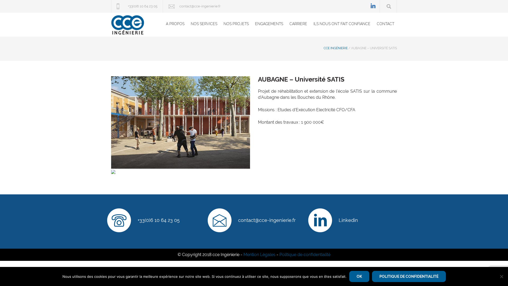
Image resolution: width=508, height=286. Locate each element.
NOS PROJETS (236, 24)
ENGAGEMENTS (269, 24)
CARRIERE (298, 24)
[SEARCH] (389, 6)
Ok (359, 276)
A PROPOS (175, 24)
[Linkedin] (320, 220)
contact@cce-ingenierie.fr (200, 6)
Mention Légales (259, 254)
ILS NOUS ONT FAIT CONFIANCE (342, 24)
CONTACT (385, 24)
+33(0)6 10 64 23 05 (142, 6)
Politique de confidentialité (304, 254)
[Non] (501, 276)
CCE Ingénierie (336, 48)
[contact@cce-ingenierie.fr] (220, 220)
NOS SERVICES (204, 24)
